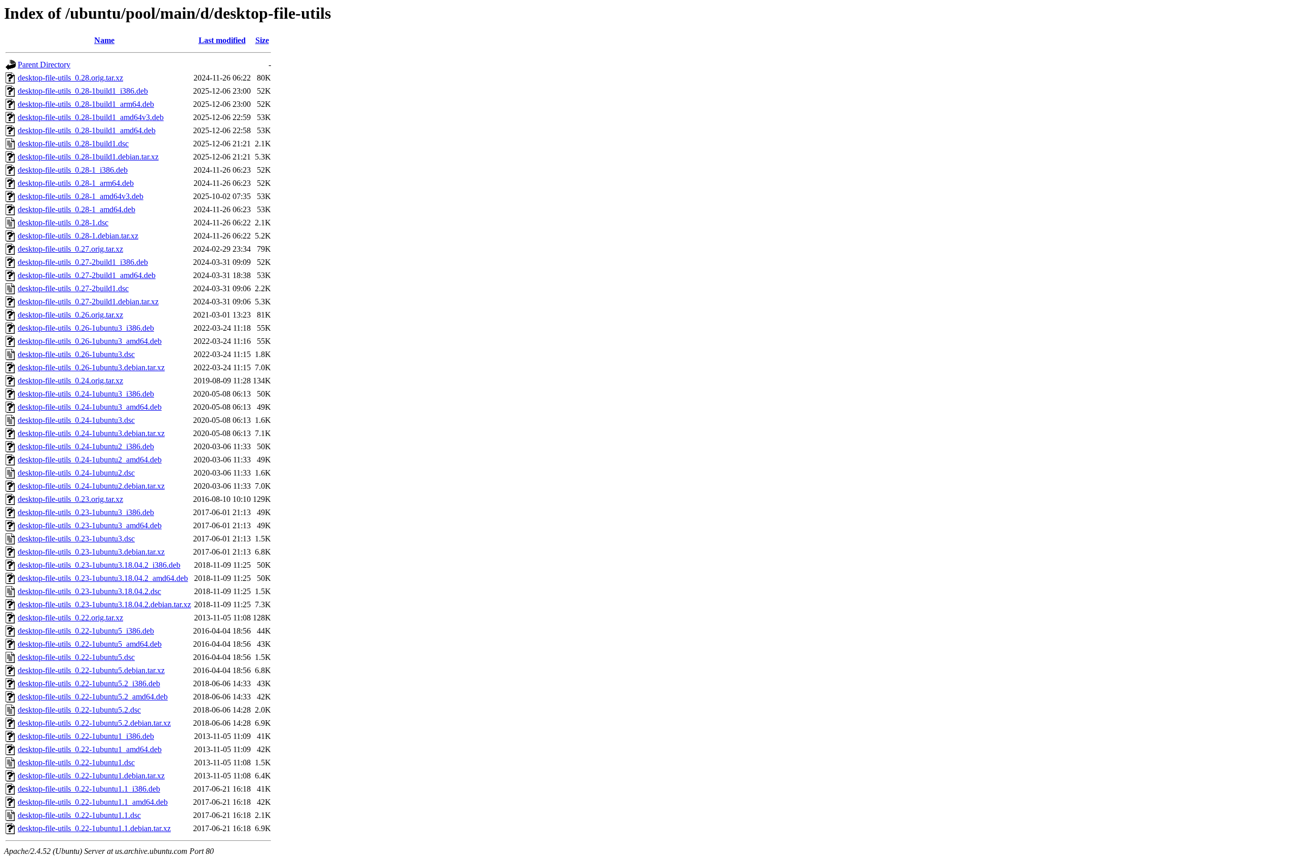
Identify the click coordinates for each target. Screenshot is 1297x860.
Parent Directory (44, 64)
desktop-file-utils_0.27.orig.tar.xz (70, 249)
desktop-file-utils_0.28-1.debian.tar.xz (78, 235)
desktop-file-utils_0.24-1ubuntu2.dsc (76, 472)
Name (104, 40)
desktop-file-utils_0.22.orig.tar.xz (70, 617)
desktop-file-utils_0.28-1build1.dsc (73, 143)
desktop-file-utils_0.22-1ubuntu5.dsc (76, 657)
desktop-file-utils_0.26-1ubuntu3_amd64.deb (90, 341)
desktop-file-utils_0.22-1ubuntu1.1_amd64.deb (93, 802)
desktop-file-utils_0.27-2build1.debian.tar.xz (88, 301)
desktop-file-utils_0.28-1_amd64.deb (76, 209)
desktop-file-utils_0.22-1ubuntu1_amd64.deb (90, 749)
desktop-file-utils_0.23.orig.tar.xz (70, 499)
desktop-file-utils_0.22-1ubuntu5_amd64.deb (90, 644)
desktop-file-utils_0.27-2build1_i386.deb (83, 262)
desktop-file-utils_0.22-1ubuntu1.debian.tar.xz (91, 775)
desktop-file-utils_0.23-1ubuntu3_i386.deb (86, 512)
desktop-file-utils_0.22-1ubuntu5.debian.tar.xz (91, 670)
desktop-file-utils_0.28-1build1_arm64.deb (86, 104)
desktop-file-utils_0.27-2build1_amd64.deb (87, 275)
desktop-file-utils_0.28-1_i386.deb (73, 170)
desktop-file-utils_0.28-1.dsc (63, 222)
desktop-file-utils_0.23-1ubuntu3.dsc (76, 538)
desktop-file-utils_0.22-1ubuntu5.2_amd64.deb (93, 696)
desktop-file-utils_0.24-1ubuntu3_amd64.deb (90, 407)
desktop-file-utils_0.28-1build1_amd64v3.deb (91, 117)
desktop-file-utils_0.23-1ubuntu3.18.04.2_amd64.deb (103, 578)
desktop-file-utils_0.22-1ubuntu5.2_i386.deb (89, 683)
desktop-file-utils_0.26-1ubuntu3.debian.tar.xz (91, 367)
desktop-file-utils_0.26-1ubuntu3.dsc (76, 354)
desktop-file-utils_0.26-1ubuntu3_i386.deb (86, 328)
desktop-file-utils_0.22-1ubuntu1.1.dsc (79, 815)
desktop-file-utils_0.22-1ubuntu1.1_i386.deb (89, 789)
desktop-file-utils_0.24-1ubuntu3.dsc (76, 420)
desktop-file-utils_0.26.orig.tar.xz (70, 314)
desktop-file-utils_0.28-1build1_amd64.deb (87, 130)
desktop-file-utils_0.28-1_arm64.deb (76, 183)
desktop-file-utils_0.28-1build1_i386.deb (83, 91)
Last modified (222, 40)
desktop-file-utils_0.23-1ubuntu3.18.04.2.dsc (89, 591)
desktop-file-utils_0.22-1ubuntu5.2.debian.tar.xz (94, 723)
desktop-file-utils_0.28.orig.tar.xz (70, 77)
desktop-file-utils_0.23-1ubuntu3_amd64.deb (90, 525)
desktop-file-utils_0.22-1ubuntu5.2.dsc (79, 710)
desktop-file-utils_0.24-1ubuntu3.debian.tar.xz (91, 433)
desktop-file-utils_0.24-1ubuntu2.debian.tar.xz (91, 486)
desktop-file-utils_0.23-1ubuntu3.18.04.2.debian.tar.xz (104, 604)
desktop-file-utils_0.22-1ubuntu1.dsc (76, 762)
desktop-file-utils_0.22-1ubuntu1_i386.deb (86, 736)
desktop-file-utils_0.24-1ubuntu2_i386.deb (86, 446)
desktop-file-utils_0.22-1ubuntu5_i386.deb (86, 631)
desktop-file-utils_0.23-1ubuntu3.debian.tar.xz (91, 552)
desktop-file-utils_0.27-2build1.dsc (73, 288)
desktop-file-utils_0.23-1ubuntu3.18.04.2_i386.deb (99, 565)
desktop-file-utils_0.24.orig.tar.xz (70, 380)
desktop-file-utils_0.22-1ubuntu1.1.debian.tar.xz (94, 828)
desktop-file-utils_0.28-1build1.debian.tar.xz (88, 156)
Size (262, 40)
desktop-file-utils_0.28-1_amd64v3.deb (80, 196)
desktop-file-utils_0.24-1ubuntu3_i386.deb (86, 393)
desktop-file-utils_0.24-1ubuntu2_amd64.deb (90, 459)
